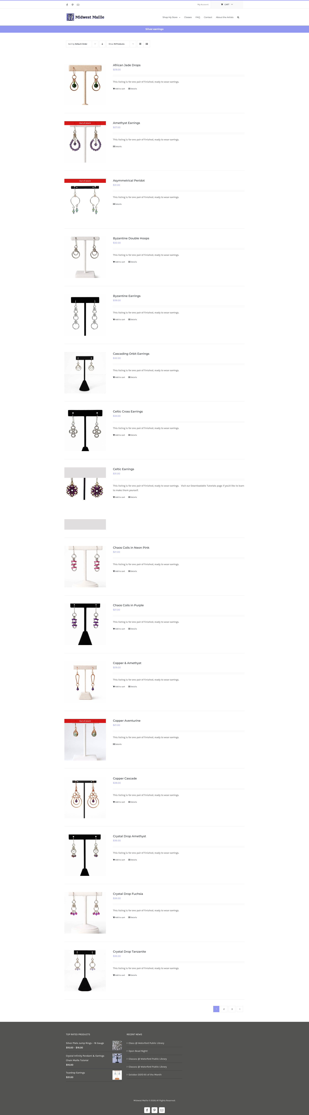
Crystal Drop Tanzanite (129, 951)
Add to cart (120, 89)
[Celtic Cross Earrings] (85, 430)
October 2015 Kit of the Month (145, 1074)
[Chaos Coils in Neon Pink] (85, 566)
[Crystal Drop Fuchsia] (85, 913)
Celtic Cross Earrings (128, 411)
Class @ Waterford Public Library (146, 1043)
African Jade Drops (126, 65)
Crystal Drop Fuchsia (128, 894)
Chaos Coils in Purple (128, 605)
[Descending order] (102, 44)
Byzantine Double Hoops (131, 238)
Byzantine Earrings (126, 296)
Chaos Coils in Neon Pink (131, 547)
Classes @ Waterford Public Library (148, 1058)
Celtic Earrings (123, 469)
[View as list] (147, 44)
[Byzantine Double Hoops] (85, 257)
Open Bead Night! (138, 1050)
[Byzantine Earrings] (85, 315)
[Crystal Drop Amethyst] (85, 855)
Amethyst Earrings (126, 123)
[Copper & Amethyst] (85, 682)
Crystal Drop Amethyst (129, 836)
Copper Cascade (125, 778)
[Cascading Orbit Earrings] (85, 373)
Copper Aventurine (126, 720)
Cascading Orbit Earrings (131, 354)
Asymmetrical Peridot (129, 180)
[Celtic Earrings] (85, 498)
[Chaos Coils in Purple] (85, 624)
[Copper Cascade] (85, 797)
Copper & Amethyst (127, 663)
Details (134, 89)
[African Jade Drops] (85, 84)
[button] (238, 17)
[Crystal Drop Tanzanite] (85, 970)
